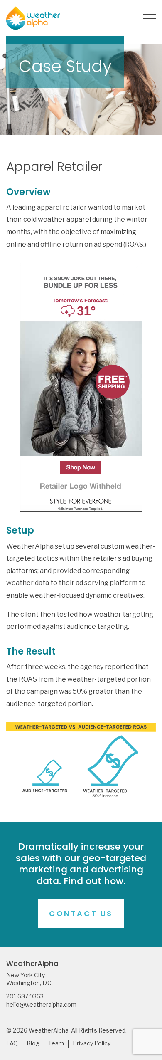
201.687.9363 (25, 996)
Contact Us (81, 913)
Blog (33, 1043)
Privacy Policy (91, 1043)
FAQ (12, 1043)
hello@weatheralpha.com (41, 1004)
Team (56, 1043)
